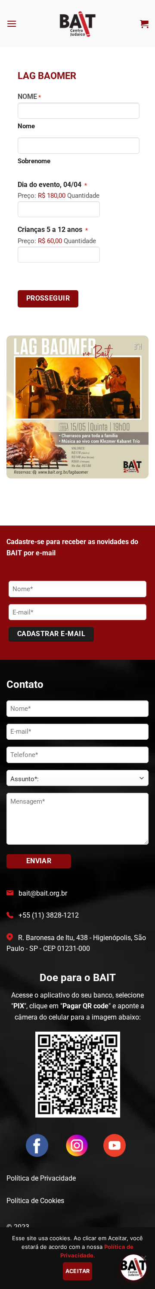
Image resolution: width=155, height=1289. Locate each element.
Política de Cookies (35, 1201)
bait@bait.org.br (43, 893)
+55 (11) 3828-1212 (49, 915)
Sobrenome (34, 161)
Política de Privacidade (41, 1178)
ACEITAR (77, 1271)
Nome (26, 126)
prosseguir (48, 298)
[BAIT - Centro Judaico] (78, 23)
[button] (11, 23)
